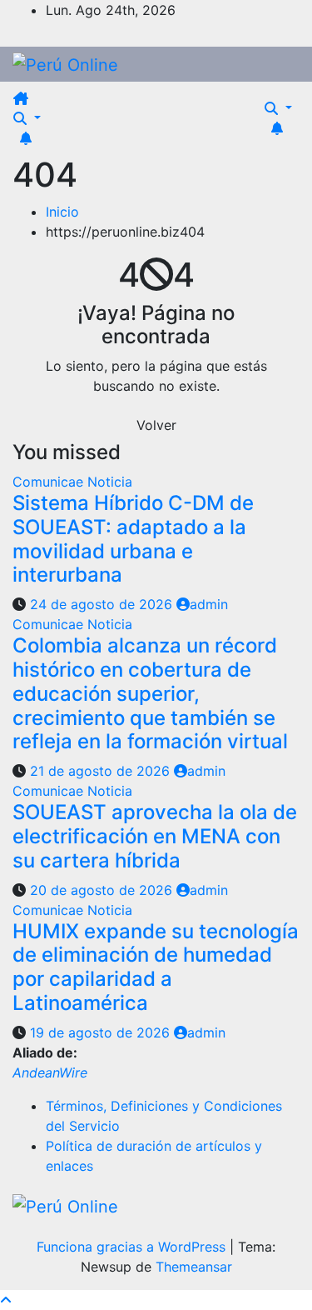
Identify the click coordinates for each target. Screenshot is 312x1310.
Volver (156, 425)
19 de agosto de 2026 (102, 1032)
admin (209, 604)
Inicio (62, 211)
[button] (27, 118)
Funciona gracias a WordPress (133, 1246)
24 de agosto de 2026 (103, 604)
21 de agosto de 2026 (102, 770)
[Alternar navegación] (43, 103)
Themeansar (194, 1266)
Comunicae (49, 481)
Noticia (109, 481)
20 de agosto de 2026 (103, 890)
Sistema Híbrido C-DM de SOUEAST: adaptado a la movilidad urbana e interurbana (133, 539)
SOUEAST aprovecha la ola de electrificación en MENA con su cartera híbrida (154, 836)
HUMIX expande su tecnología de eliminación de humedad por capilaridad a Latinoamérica (155, 967)
